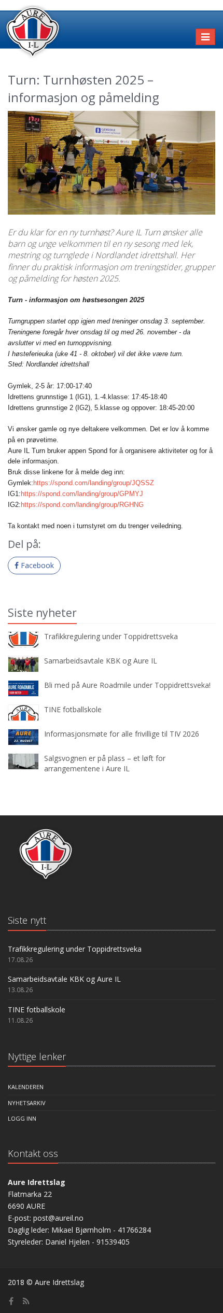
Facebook (36, 565)
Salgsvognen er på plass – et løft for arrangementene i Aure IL (104, 763)
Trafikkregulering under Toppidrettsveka (111, 636)
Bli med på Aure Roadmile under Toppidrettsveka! (127, 685)
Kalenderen (26, 1087)
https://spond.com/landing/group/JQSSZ (93, 483)
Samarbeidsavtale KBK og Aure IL (100, 661)
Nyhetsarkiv (27, 1103)
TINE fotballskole (73, 709)
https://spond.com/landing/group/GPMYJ (82, 494)
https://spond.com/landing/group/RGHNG (82, 505)
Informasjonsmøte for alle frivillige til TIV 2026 (121, 734)
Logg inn (22, 1118)
